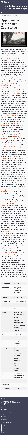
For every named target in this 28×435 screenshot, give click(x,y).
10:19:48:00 (4, 192)
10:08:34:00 (4, 125)
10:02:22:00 (4, 86)
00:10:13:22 (4, 147)
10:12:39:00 (4, 158)
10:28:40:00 (4, 233)
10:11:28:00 (12, 147)
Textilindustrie (17, 353)
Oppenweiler (17, 360)
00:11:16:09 (15, 156)
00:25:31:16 (9, 231)
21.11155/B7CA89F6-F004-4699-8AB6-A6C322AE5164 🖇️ (19, 375)
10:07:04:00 (14, 115)
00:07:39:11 (16, 123)
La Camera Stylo (18, 297)
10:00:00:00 (15, 58)
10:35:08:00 (12, 253)
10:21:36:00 (4, 206)
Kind (15, 348)
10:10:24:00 (4, 139)
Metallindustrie (17, 355)
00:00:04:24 (6, 58)
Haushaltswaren (18, 357)
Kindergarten (17, 350)
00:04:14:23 (9, 94)
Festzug (16, 358)
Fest (15, 363)
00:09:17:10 (15, 137)
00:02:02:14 (12, 84)
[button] (1, 12)
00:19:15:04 (13, 204)
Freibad (16, 352)
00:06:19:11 (6, 115)
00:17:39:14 (14, 190)
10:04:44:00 (18, 94)
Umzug (15, 367)
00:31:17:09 (4, 253)
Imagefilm (16, 362)
